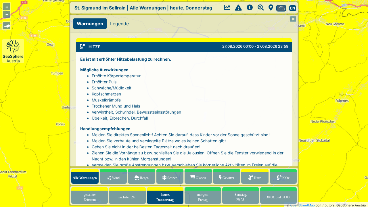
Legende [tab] (119, 23)
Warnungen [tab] (90, 23)
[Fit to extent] (6, 25)
